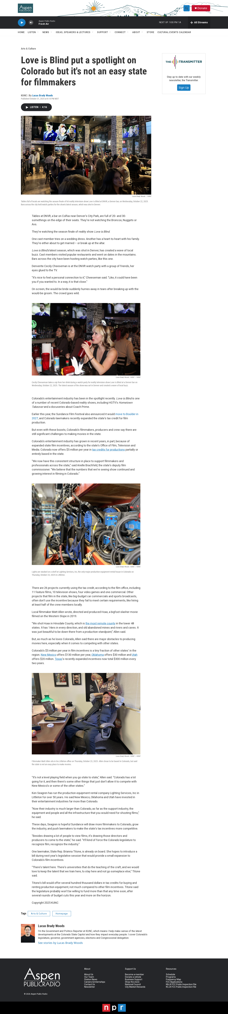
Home (21, 32)
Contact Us (89, 984)
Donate (202, 8)
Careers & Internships (94, 982)
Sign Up (184, 87)
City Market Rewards (135, 987)
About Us (88, 974)
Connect (120, 32)
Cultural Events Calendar (174, 32)
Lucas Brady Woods (42, 95)
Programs (171, 977)
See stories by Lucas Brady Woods (60, 943)
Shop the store (132, 982)
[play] (21, 22)
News (45, 32)
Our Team (89, 977)
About (136, 32)
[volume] (31, 22)
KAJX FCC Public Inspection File (181, 984)
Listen (32, 32)
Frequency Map (173, 979)
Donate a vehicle (133, 977)
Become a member (134, 974)
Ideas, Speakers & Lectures (73, 32)
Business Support (133, 979)
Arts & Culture (28, 48)
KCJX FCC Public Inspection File (181, 987)
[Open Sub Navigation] (38, 32)
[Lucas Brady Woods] (28, 933)
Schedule (170, 974)
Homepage (62, 913)
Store (150, 32)
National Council (133, 984)
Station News (90, 979)
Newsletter (89, 987)
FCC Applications (174, 982)
